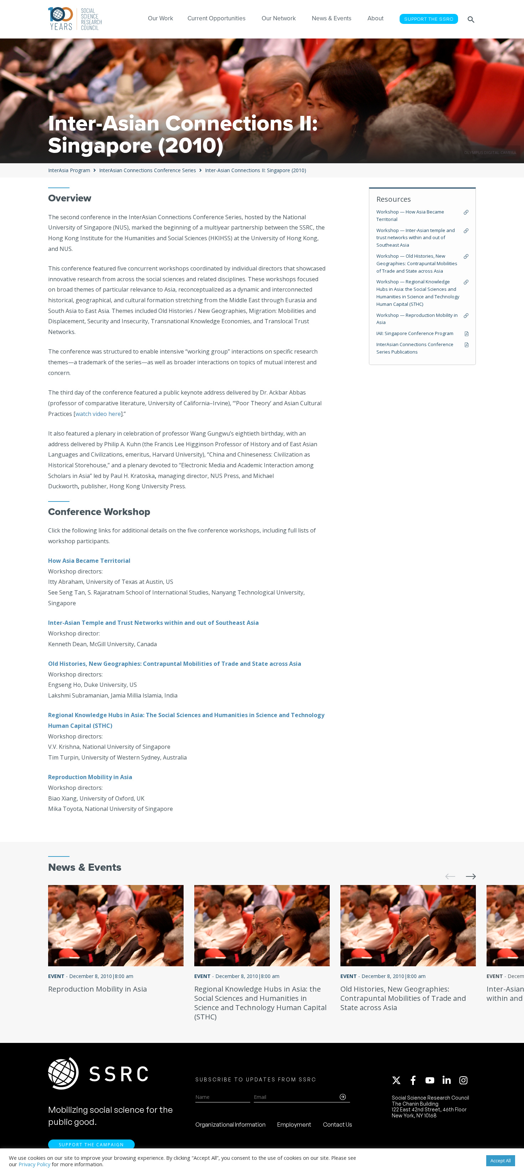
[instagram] (465, 1080)
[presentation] (445, 871)
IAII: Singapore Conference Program (414, 333)
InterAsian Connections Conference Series (147, 170)
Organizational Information (230, 1124)
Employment (294, 1124)
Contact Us (337, 1124)
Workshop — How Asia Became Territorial (410, 215)
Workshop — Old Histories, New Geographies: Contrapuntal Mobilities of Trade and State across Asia (416, 263)
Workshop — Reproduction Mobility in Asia (417, 319)
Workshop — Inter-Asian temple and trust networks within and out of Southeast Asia (415, 237)
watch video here (98, 414)
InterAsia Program (69, 170)
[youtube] (433, 1080)
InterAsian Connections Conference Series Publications (414, 348)
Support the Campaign (91, 1145)
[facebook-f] (416, 1080)
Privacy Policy (34, 1164)
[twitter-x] (399, 1080)
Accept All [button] (500, 1160)
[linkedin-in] (450, 1080)
